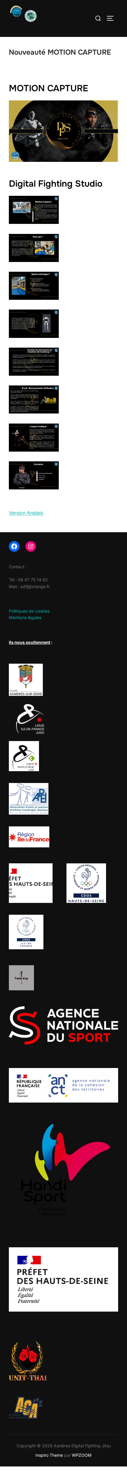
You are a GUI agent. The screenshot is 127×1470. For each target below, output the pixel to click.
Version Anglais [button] (26, 513)
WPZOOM (82, 1455)
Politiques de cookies (29, 610)
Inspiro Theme (49, 1455)
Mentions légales (25, 617)
